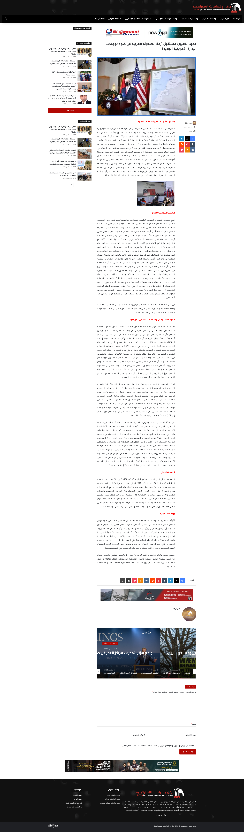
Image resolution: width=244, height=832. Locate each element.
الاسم (193, 724)
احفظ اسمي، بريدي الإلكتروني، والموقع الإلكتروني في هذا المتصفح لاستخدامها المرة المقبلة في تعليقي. (157, 746)
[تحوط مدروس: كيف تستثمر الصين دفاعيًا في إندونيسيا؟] (85, 176)
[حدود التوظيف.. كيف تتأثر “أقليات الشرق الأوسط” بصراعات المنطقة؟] (85, 165)
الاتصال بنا (100, 19)
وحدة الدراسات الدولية (167, 19)
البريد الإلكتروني (190, 735)
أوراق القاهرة (77, 795)
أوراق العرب (78, 799)
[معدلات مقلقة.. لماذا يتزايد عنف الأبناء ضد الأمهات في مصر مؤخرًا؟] (85, 64)
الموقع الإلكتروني (139, 735)
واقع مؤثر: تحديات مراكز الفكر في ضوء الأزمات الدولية (147, 653)
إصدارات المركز (209, 19)
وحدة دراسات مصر (190, 19)
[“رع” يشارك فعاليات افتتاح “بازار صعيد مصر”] (85, 76)
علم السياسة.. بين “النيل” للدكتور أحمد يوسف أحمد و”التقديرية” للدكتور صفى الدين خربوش (62, 98)
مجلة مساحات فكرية (74, 807)
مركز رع (189, 123)
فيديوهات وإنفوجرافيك (74, 803)
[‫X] (161, 815)
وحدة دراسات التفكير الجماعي (139, 19)
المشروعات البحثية (146, 643)
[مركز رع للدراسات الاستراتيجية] (217, 8)
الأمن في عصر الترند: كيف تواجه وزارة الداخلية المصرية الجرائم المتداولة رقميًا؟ (62, 51)
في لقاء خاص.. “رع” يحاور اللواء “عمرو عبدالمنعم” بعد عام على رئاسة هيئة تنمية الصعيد (64, 86)
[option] (146, 653)
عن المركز (225, 19)
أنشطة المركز (115, 19)
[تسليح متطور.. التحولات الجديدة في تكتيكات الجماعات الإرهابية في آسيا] (85, 154)
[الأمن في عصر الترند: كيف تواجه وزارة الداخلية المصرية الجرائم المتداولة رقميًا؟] (85, 52)
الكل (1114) (70, 111)
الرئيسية (236, 19)
